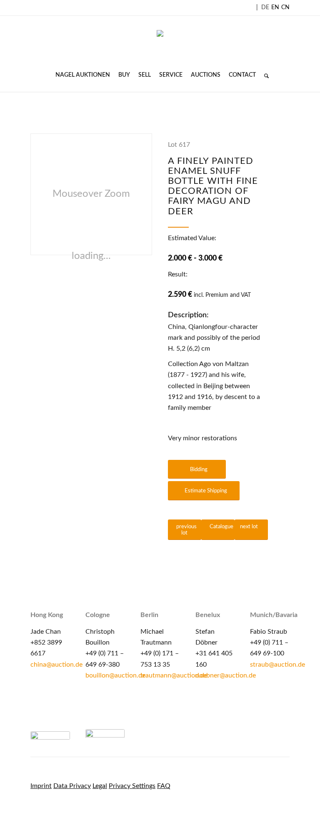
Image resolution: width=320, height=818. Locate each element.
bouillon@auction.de (115, 675)
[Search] (264, 75)
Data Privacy (72, 786)
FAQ (163, 786)
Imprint (41, 786)
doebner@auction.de (225, 675)
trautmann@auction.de (174, 675)
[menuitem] (82, 75)
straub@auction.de (277, 664)
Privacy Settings (132, 786)
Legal (99, 786)
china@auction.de (56, 664)
